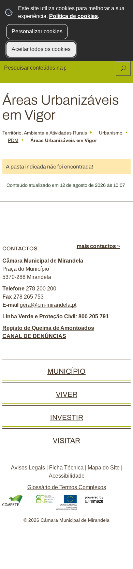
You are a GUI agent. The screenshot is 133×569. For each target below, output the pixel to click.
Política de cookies (73, 16)
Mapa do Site (104, 467)
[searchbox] (35, 68)
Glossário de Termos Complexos (66, 487)
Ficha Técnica (66, 467)
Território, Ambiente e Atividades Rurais (44, 133)
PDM (13, 140)
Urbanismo (110, 133)
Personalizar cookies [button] (37, 31)
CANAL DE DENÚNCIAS (34, 336)
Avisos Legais (28, 467)
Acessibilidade (67, 476)
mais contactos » (98, 246)
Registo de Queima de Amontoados (48, 328)
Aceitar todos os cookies (41, 49)
